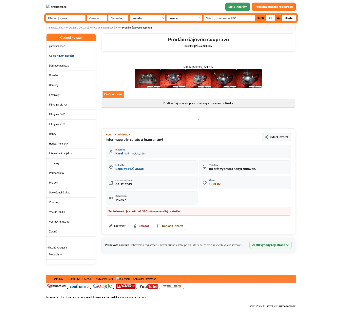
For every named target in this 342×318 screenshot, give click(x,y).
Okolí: (261, 18)
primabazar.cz (56, 27)
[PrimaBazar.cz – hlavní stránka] (69, 7)
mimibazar (128, 297)
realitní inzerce (94, 297)
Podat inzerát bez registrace (274, 6)
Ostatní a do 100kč (79, 27)
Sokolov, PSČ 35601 (129, 169)
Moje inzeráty (237, 6)
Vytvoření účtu (104, 278)
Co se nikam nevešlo (105, 27)
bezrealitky (112, 297)
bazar (141, 297)
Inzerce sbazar (74, 297)
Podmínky (57, 278)
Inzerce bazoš (54, 297)
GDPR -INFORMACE (80, 278)
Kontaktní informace (144, 278)
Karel (130, 153)
